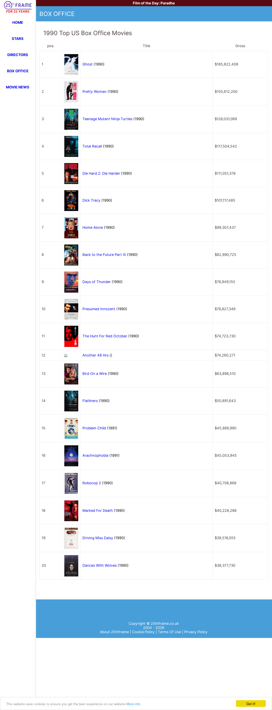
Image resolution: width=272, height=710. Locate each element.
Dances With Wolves (105, 565)
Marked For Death (103, 510)
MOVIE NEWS (17, 87)
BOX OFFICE (17, 71)
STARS (17, 39)
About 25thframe (115, 632)
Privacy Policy (195, 632)
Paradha (167, 3)
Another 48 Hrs (97, 355)
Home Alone (98, 227)
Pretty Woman (100, 91)
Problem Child (99, 428)
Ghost (93, 64)
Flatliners (96, 401)
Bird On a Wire (100, 373)
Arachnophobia (101, 455)
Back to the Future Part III (110, 255)
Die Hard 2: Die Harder (107, 173)
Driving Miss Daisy (103, 538)
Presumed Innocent (104, 309)
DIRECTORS (17, 55)
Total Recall (98, 146)
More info (133, 703)
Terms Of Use (170, 632)
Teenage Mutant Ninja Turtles (113, 119)
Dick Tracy (97, 200)
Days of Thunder (102, 282)
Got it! (250, 703)
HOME (17, 22)
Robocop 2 (97, 483)
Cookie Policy (144, 632)
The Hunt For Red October (110, 336)
